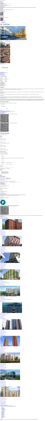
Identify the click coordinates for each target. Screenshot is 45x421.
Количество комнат (2, 3)
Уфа (35, 7)
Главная (2, 407)
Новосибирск (21, 7)
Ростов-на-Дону (26, 7)
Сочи (32, 7)
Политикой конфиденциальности (22, 194)
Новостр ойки (3, 408)
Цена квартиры (2, 4)
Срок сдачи (1, 5)
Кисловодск (13, 7)
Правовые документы (5, 406)
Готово (1, 189)
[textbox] (2, 0)
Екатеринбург (4, 7)
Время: (1, 183)
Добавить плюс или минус (3, 151)
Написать (1, 73)
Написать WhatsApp (2, 74)
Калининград (10, 7)
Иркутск (7, 7)
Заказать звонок (4, 216)
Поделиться (9, 168)
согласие (7, 167)
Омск (23, 7)
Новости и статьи (4, 409)
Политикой (36, 419)
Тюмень (34, 7)
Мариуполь (18, 7)
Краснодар (16, 7)
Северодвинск (29, 7)
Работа (15, 406)
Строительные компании (11, 406)
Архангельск (1, 7)
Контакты (1, 406)
